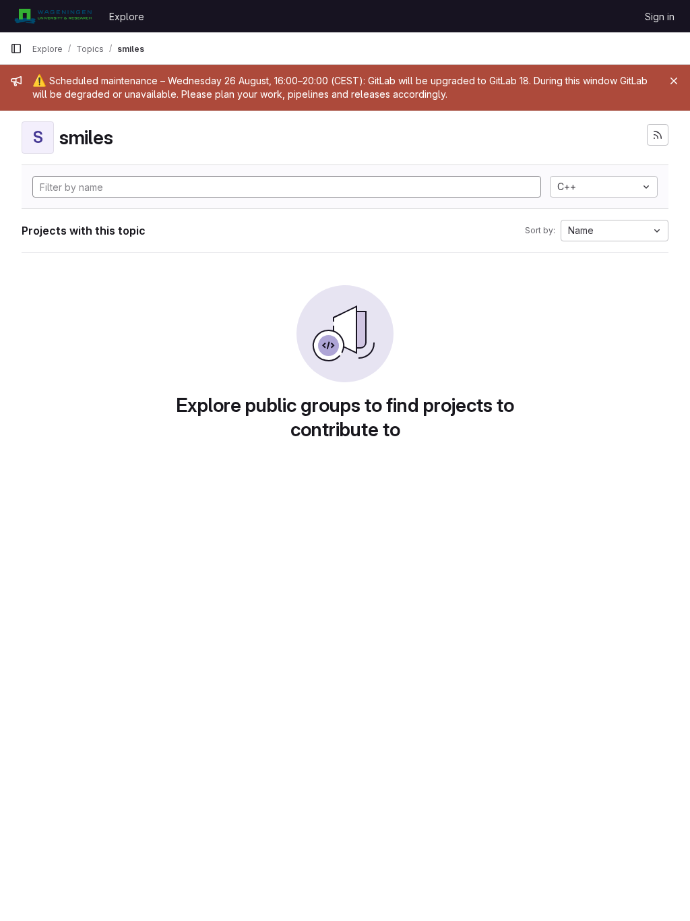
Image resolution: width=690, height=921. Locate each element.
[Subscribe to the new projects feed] (657, 135)
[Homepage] (52, 16)
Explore (126, 16)
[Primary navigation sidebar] (16, 48)
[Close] (674, 81)
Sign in (660, 16)
